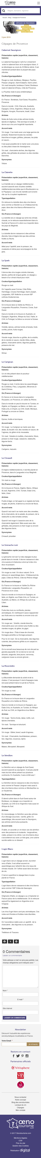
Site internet (7, 1008)
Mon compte (20, 1110)
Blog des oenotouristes (20, 1102)
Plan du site (20, 1143)
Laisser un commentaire (14, 1018)
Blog (9, 17)
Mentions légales (20, 1138)
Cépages (20, 1107)
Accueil (5, 17)
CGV (20, 1140)
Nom (5, 990)
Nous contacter (20, 1097)
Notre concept (20, 1099)
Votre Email (7, 1041)
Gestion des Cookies (20, 1145)
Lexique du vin (20, 1105)
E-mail (20, 999)
